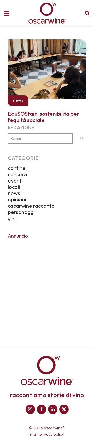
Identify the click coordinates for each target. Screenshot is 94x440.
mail (33, 434)
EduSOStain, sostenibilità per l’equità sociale (43, 116)
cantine (17, 168)
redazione (21, 128)
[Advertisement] (47, 289)
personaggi (21, 212)
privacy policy (51, 434)
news (14, 193)
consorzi (17, 174)
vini (11, 219)
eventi (15, 180)
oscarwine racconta (31, 205)
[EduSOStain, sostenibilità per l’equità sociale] (47, 68)
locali (14, 187)
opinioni (17, 199)
